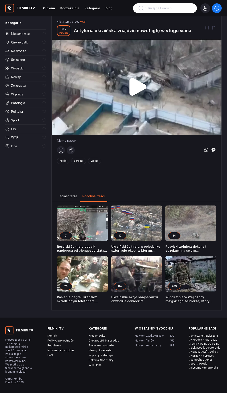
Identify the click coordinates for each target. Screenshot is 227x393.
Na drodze (112, 340)
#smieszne (196, 335)
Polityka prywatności (60, 340)
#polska (212, 367)
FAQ (50, 355)
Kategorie (92, 8)
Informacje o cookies (60, 350)
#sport (193, 363)
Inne (99, 365)
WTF (92, 365)
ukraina (78, 160)
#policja (213, 351)
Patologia (107, 355)
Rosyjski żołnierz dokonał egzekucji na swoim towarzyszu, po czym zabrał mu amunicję (190, 249)
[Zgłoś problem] (213, 28)
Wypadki (108, 345)
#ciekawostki (197, 347)
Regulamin (54, 345)
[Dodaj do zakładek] (207, 28)
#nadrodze (210, 339)
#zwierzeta (211, 335)
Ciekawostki (96, 340)
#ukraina (213, 343)
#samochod (196, 359)
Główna (49, 8)
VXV (83, 21)
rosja (63, 160)
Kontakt (52, 335)
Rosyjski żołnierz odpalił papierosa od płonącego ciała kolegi (80, 249)
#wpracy (194, 355)
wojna (94, 160)
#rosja (193, 343)
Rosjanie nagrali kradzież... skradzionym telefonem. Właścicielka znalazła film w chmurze (79, 299)
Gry (111, 360)
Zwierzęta (105, 350)
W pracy (94, 355)
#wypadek (195, 339)
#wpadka (194, 351)
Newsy (93, 350)
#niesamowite (198, 367)
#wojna (202, 343)
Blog (109, 8)
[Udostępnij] (71, 150)
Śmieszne (95, 345)
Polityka (94, 360)
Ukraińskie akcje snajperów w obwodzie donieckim (134, 299)
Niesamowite (97, 335)
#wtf (204, 351)
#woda (202, 363)
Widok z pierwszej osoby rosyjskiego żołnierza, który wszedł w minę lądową (187, 299)
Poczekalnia (69, 8)
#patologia (213, 347)
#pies (209, 359)
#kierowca (207, 355)
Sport (104, 360)
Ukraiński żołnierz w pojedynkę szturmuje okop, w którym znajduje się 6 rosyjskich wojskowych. (135, 249)
